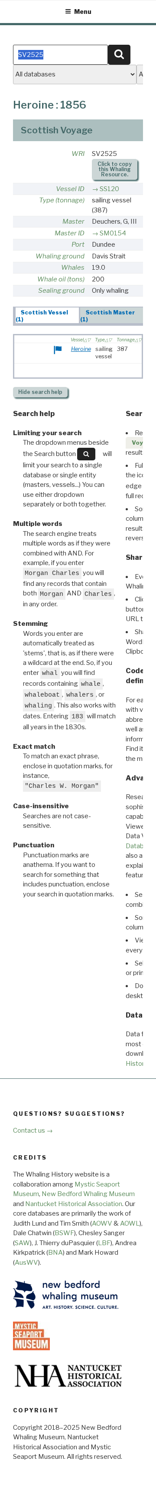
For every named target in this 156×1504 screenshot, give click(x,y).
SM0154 (113, 233)
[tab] (47, 315)
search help (40, 392)
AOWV (102, 1223)
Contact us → (33, 1130)
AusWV (26, 1262)
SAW (22, 1243)
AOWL (130, 1223)
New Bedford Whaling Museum (88, 1194)
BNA (55, 1252)
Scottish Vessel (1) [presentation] (42, 316)
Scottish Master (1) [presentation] (107, 316)
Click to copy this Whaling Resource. (115, 169)
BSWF (64, 1233)
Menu (82, 11)
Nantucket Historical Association (73, 1204)
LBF (104, 1243)
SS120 (109, 189)
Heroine (81, 349)
